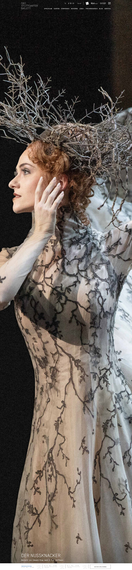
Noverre (74, 9)
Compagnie (65, 9)
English (79, 3)
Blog (101, 9)
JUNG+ (81, 9)
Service (108, 9)
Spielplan (48, 9)
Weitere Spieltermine (100, 567)
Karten (57, 9)
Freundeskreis (92, 9)
